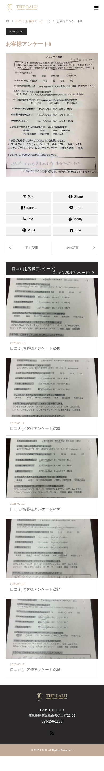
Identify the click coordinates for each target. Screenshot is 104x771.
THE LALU (40, 750)
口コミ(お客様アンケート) (71, 272)
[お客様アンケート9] (75, 247)
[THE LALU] (39, 8)
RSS (52, 733)
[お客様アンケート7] (29, 247)
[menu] (96, 8)
